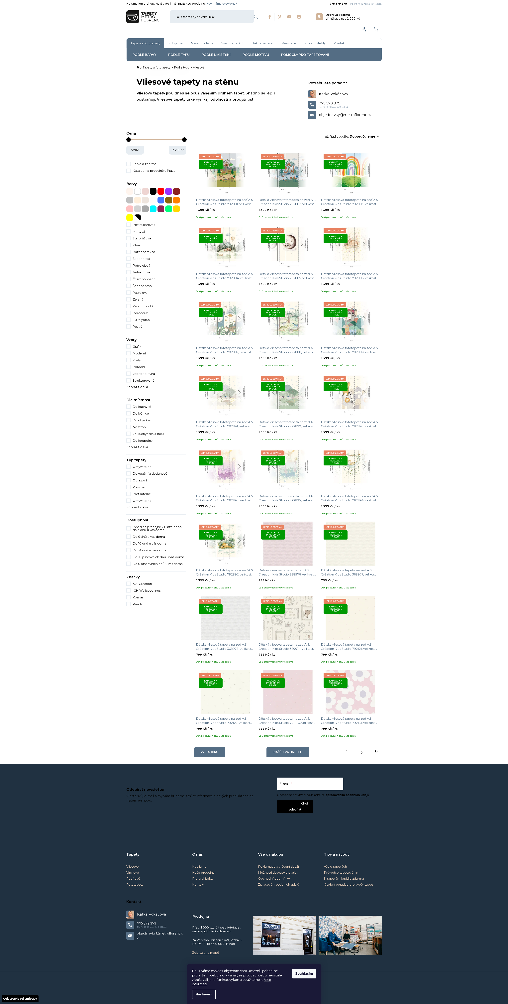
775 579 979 (339, 3)
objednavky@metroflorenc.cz (345, 115)
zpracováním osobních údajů (347, 795)
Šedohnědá (141, 258)
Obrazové (140, 480)
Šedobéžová (142, 285)
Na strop (139, 427)
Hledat (256, 16)
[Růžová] (129, 208)
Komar (138, 597)
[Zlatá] (176, 208)
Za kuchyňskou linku (148, 433)
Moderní (139, 353)
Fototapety (134, 884)
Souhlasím (304, 973)
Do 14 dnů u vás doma (149, 550)
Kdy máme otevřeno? (221, 3)
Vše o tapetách (335, 866)
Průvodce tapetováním (341, 872)
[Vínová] (160, 208)
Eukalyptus (141, 319)
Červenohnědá (144, 279)
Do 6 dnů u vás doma (149, 536)
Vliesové (139, 487)
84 (376, 752)
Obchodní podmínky (274, 878)
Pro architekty (202, 878)
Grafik (137, 346)
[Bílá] (137, 191)
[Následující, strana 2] (362, 751)
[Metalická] (153, 200)
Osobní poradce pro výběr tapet (348, 884)
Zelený (138, 299)
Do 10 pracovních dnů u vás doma (158, 557)
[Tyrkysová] (153, 208)
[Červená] (160, 191)
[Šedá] (145, 208)
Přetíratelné (142, 493)
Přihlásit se (291, 803)
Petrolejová (141, 265)
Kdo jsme (199, 866)
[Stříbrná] (137, 208)
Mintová (139, 231)
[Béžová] (129, 191)
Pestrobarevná (144, 224)
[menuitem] (145, 43)
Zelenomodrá (143, 306)
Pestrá (137, 326)
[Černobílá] (137, 217)
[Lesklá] (145, 200)
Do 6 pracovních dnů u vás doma (158, 563)
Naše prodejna (203, 872)
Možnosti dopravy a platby (278, 872)
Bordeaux (140, 313)
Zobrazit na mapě (205, 952)
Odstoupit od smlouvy (20, 998)
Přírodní (139, 366)
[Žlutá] (129, 217)
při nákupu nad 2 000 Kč (343, 16)
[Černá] (153, 191)
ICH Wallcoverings (147, 590)
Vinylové (132, 872)
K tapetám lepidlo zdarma (344, 878)
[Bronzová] (145, 191)
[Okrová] (168, 200)
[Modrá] (160, 200)
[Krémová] (137, 200)
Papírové (133, 878)
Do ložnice (141, 413)
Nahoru (211, 752)
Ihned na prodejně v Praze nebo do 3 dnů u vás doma (157, 528)
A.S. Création (143, 583)
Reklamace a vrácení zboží (278, 866)
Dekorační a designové (150, 473)
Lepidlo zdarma (144, 163)
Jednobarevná (144, 373)
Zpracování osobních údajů (278, 884)
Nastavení (203, 994)
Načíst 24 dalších (287, 752)
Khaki (137, 245)
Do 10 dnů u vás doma (149, 543)
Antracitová (141, 272)
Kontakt (198, 884)
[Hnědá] (176, 191)
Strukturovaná (143, 380)
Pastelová (140, 292)
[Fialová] (168, 191)
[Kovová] (129, 200)
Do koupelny (142, 440)
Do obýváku (142, 420)
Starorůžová (142, 238)
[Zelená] (168, 208)
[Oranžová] (176, 200)
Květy (137, 360)
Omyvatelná (142, 500)
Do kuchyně (142, 406)
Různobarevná (144, 251)
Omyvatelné (142, 466)
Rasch (138, 604)
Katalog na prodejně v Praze (154, 170)
